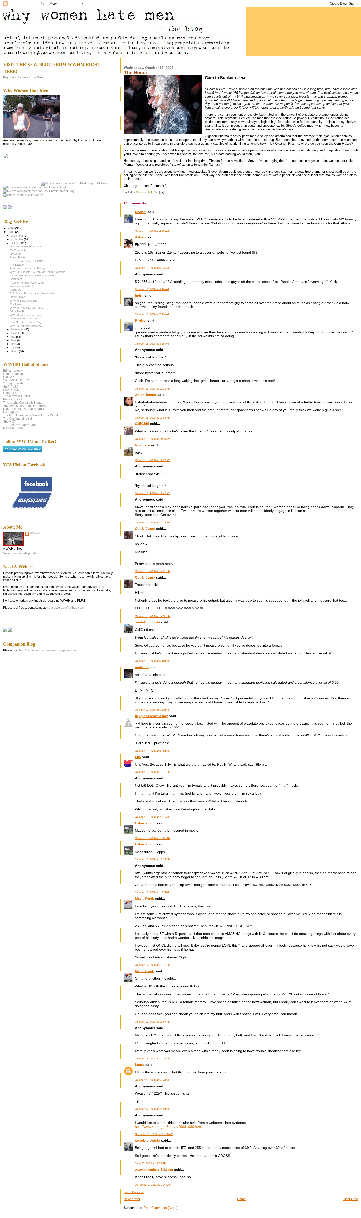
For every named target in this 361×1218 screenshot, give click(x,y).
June (14, 340)
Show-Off (9, 421)
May (13, 343)
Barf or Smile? (12, 399)
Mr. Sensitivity (18, 250)
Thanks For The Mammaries (27, 282)
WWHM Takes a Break (23, 318)
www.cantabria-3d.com (154, 1170)
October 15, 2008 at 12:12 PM (152, 522)
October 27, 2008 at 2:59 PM (152, 1108)
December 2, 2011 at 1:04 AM (152, 1184)
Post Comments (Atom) (160, 1208)
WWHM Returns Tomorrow (26, 325)
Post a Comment (134, 1192)
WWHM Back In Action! (23, 300)
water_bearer (145, 395)
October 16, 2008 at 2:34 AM (152, 816)
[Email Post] (161, 192)
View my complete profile (20, 553)
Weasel (35, 533)
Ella (138, 757)
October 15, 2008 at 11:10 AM (152, 438)
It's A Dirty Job (12, 389)
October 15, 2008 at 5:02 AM (152, 267)
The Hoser (16, 304)
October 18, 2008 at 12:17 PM (152, 1058)
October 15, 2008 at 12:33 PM (152, 616)
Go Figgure (10, 412)
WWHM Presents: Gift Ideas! (27, 307)
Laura (139, 1065)
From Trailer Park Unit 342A (26, 261)
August (15, 333)
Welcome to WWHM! (22, 286)
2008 (11, 231)
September (17, 329)
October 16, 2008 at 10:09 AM (152, 838)
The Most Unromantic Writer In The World (30, 415)
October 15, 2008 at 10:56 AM (152, 417)
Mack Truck (144, 898)
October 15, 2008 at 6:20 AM (152, 289)
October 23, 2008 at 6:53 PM (152, 1079)
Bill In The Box (18, 311)
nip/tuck (142, 667)
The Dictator (17, 264)
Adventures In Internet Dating (27, 268)
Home (241, 1199)
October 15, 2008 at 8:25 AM (152, 343)
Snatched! (16, 278)
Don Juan (15, 253)
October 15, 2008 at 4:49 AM (152, 231)
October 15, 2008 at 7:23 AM (152, 314)
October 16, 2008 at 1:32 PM (152, 892)
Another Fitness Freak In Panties (24, 405)
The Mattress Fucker (16, 396)
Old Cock (9, 376)
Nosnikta (142, 445)
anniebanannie (147, 622)
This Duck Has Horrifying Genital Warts (33, 293)
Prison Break (17, 257)
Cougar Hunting (14, 373)
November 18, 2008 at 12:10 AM (154, 1134)
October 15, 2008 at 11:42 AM (152, 493)
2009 (11, 228)
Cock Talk (9, 392)
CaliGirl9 (142, 424)
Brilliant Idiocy (12, 370)
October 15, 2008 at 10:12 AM (152, 388)
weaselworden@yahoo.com (65, 607)
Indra (139, 295)
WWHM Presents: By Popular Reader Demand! (38, 271)
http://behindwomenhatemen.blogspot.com (47, 650)
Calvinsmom (145, 823)
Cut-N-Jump (145, 529)
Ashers (141, 237)
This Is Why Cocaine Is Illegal (22, 402)
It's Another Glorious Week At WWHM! (32, 275)
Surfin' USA (16, 289)
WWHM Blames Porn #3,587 (27, 246)
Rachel (140, 212)
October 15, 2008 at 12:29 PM (152, 571)
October (16, 243)
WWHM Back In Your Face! (26, 315)
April (13, 347)
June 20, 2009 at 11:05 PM (150, 1163)
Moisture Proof (13, 428)
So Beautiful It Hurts (16, 380)
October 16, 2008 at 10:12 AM (152, 859)
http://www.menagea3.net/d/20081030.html (168, 1127)
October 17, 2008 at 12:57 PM (152, 1021)
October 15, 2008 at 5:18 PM (152, 660)
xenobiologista (147, 1140)
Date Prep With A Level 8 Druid (23, 408)
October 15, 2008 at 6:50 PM (152, 709)
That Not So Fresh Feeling (25, 322)
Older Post (350, 1199)
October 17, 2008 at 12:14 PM (152, 964)
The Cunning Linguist (17, 418)
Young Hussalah (14, 383)
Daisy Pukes (17, 296)
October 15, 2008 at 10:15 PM (152, 771)
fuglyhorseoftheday (151, 716)
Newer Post (132, 1199)
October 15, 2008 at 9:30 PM (152, 750)
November (17, 239)
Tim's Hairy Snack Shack (19, 424)
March (15, 351)
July (13, 336)
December (17, 235)
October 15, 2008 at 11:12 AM (152, 460)
